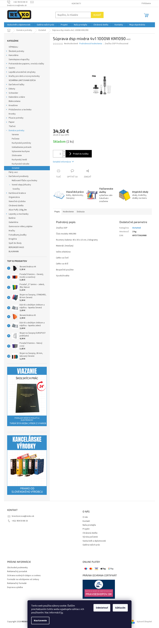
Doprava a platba (15, 587)
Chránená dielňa (16, 205)
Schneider (13, 93)
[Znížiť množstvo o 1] (64, 155)
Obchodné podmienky (17, 567)
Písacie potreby (16, 117)
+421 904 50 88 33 (20, 520)
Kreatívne (13, 105)
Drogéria (13, 238)
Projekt (86, 529)
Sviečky (16, 188)
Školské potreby (16, 51)
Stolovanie (17, 155)
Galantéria (13, 222)
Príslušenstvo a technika (20, 109)
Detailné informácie (62, 161)
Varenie (15, 134)
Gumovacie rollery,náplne (20, 226)
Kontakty (76, 3)
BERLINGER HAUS (16, 247)
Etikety (12, 88)
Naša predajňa (89, 525)
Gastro (12, 67)
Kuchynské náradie (20, 163)
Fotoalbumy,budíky (18, 234)
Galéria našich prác (91, 544)
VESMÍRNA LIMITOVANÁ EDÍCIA (22, 80)
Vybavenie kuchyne (21, 151)
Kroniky (12, 113)
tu (62, 612)
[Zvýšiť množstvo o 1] (64, 152)
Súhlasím (120, 607)
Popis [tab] (57, 211)
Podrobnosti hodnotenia (90, 43)
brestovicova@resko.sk (23, 516)
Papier (12, 122)
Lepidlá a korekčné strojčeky (22, 72)
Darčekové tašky (16, 84)
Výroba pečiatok (90, 536)
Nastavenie (40, 620)
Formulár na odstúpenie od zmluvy (23, 579)
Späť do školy (15, 243)
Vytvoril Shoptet (144, 621)
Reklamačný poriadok (17, 571)
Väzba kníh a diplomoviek (94, 541)
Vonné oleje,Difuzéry (21, 184)
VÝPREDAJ (13, 47)
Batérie (12, 218)
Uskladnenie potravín (21, 147)
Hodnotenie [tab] (68, 211)
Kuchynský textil (19, 159)
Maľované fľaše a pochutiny (24, 180)
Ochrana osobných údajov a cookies (24, 575)
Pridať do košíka (81, 153)
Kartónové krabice (17, 193)
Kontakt (86, 521)
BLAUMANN (14, 251)
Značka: (116, 43)
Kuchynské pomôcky (21, 143)
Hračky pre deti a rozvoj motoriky (24, 76)
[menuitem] (19, 24)
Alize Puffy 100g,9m (18, 209)
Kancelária (13, 55)
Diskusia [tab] (80, 211)
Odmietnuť (102, 607)
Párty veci (13, 172)
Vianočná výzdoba (17, 201)
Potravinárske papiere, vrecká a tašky (26, 63)
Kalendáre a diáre (17, 97)
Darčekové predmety (19, 176)
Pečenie (15, 138)
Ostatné (15, 168)
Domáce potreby (16, 130)
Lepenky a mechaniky (19, 214)
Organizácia (14, 197)
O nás (85, 517)
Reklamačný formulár (17, 583)
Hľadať (97, 15)
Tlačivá (12, 126)
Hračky (12, 230)
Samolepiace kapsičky (19, 59)
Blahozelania (14, 101)
